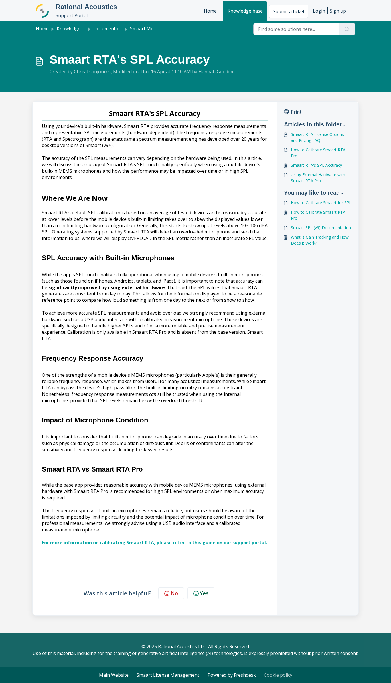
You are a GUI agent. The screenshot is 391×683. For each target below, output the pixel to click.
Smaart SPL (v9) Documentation (321, 227)
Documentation (110, 28)
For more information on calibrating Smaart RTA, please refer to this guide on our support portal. (154, 542)
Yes (204, 593)
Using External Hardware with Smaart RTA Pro (318, 177)
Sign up (338, 11)
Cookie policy (278, 675)
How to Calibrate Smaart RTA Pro (318, 152)
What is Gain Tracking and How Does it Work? (320, 240)
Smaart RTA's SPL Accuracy (316, 165)
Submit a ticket (289, 11)
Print (296, 112)
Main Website (114, 675)
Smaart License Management (168, 675)
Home (210, 11)
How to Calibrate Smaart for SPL (321, 202)
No (174, 593)
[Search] (347, 29)
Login (319, 11)
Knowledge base (245, 11)
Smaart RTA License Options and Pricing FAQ (317, 137)
